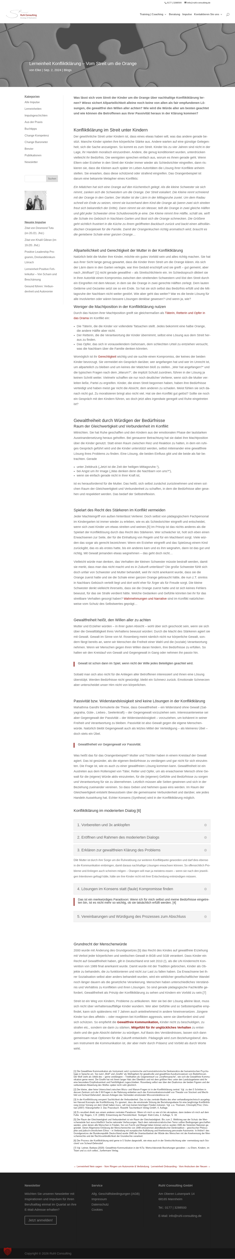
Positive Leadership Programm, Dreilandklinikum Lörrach (40, 257)
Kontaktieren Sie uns (206, 14)
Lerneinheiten (33, 108)
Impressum (99, 1199)
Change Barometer (36, 142)
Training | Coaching (151, 14)
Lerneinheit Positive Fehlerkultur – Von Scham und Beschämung (41, 274)
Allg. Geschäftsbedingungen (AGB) (116, 1194)
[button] (7, 1251)
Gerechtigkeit (107, 356)
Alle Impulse (32, 102)
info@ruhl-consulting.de (185, 1216)
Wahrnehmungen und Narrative (145, 598)
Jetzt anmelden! (40, 1220)
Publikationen (33, 155)
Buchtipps (31, 128)
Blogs (68, 70)
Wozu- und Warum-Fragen (134, 1089)
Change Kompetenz (37, 135)
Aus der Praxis (33, 122)
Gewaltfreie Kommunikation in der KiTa (124, 1148)
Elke (38, 70)
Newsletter (31, 162)
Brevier (29, 148)
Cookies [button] (97, 1209)
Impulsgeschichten (36, 115)
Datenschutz (100, 1204)
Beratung (174, 14)
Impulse (187, 14)
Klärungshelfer (93, 1107)
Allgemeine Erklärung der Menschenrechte (110, 1128)
